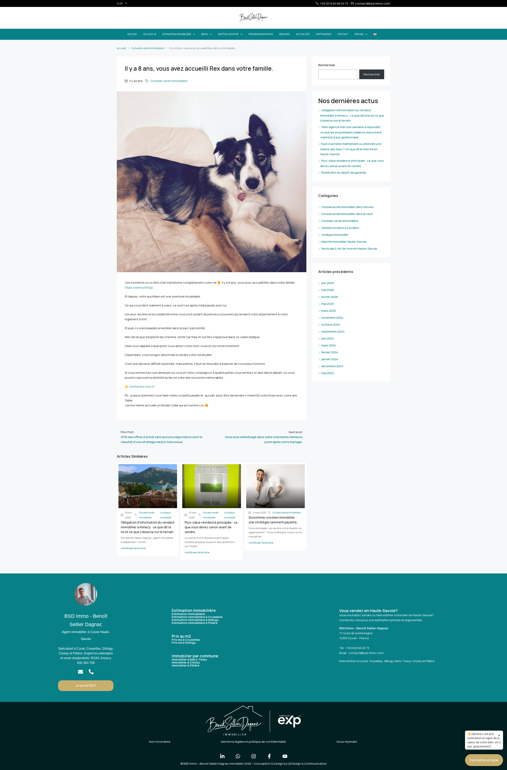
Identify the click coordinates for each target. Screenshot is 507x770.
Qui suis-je (149, 34)
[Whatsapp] (238, 756)
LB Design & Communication (307, 763)
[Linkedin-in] (222, 756)
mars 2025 (328, 311)
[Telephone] (91, 671)
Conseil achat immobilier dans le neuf (347, 214)
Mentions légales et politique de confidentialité (253, 742)
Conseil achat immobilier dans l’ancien (347, 207)
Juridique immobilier (166, 515)
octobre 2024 (330, 324)
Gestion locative (228, 34)
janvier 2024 (329, 359)
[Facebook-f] (269, 756)
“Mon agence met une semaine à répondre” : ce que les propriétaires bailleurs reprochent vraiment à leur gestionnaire (351, 132)
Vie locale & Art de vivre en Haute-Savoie (349, 248)
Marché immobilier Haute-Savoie (343, 242)
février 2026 (329, 297)
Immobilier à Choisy (186, 662)
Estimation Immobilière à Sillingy (195, 620)
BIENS (204, 34)
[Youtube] (285, 756)
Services (284, 34)
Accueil (132, 34)
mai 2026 (327, 290)
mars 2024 (328, 345)
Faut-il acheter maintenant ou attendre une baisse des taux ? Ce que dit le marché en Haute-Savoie (350, 149)
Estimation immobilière (176, 34)
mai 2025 (327, 304)
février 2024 (329, 352)
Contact (342, 34)
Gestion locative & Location (340, 228)
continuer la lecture (133, 548)
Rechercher (326, 65)
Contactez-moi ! (140, 386)
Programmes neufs (261, 34)
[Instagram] (253, 756)
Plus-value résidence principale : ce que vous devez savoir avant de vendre (211, 527)
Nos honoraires (159, 742)
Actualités (303, 34)
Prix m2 (359, 34)
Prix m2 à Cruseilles (186, 640)
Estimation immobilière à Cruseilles (197, 617)
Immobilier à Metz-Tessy (189, 659)
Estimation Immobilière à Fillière (194, 623)
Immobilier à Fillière (185, 665)
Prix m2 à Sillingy (184, 643)
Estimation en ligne (484, 760)
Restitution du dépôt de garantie (343, 172)
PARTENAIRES (323, 34)
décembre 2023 (332, 366)
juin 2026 (327, 283)
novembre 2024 (332, 318)
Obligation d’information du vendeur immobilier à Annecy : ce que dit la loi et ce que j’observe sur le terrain (148, 527)
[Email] (80, 671)
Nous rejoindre (347, 742)
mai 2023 (327, 373)
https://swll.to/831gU (139, 287)
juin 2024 (327, 338)
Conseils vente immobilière (147, 48)
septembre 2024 (333, 331)
